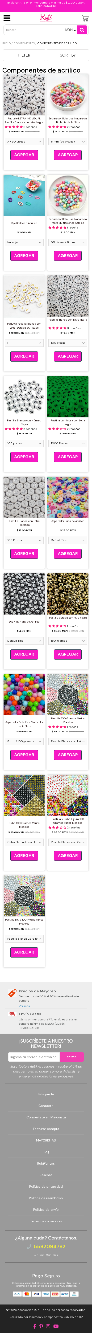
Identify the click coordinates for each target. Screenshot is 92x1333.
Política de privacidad (46, 1186)
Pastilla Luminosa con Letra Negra (68, 422)
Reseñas (46, 1175)
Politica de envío (46, 1209)
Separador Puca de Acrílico (67, 521)
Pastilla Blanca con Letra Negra (68, 319)
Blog (46, 1152)
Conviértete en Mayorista (46, 1117)
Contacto (46, 1106)
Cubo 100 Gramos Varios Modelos (24, 825)
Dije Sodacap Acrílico (24, 223)
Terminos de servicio (46, 1221)
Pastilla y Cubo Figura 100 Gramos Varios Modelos (68, 821)
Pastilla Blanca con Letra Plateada (24, 523)
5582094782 (50, 1246)
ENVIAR (71, 1056)
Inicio (6, 43)
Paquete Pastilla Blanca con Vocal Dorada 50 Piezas (24, 325)
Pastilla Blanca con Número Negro (24, 422)
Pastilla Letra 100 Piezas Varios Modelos (24, 921)
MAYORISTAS (46, 1140)
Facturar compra (46, 1129)
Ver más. (24, 1006)
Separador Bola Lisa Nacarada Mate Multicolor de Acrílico (68, 221)
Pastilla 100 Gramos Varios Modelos (68, 720)
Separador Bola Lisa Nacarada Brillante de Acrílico (68, 120)
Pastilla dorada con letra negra (68, 617)
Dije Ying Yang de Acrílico (24, 621)
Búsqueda (46, 1094)
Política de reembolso (46, 1198)
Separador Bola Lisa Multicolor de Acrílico (24, 724)
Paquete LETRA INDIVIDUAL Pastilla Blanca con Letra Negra (24, 120)
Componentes (24, 43)
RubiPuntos (46, 1163)
